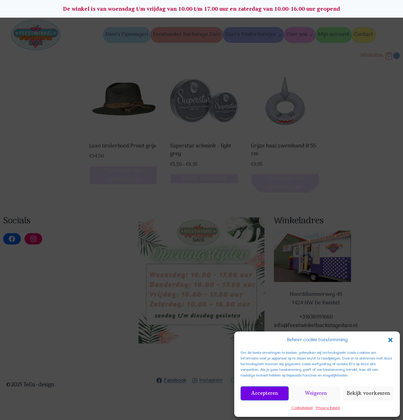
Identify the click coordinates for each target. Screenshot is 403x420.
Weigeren (316, 393)
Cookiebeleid (302, 408)
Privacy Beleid (328, 408)
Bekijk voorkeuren (368, 393)
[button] (390, 340)
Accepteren (264, 393)
